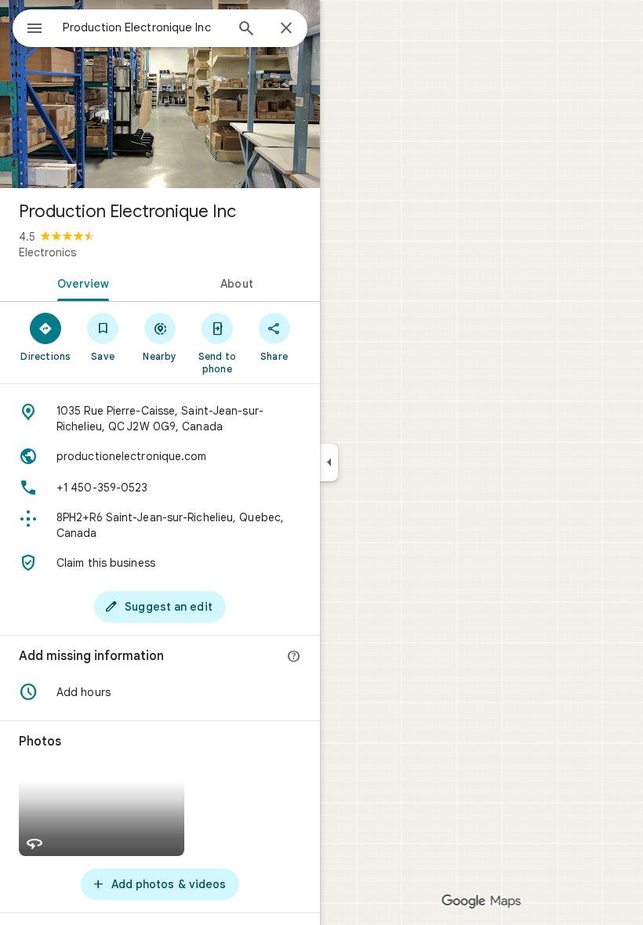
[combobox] (143, 27)
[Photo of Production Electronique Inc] (160, 94)
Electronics (47, 252)
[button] (160, 692)
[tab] (80, 282)
